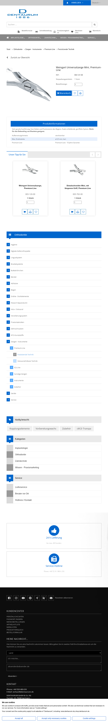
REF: (57, 75)
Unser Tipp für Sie (17, 155)
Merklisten (12, 627)
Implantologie (17, 38)
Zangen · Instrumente (33, 49)
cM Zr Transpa (84, 428)
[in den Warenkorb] (24, 211)
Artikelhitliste (13, 624)
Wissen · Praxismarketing (71, 38)
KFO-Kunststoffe (17, 335)
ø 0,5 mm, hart (60, 139)
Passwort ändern (15, 619)
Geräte (13, 393)
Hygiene (14, 244)
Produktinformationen (54, 123)
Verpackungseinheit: (64, 79)
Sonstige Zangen (20, 374)
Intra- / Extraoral (17, 309)
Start (8, 49)
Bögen (13, 290)
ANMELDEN (76, 3)
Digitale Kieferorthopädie (20, 251)
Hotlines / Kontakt (23, 500)
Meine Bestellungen (16, 622)
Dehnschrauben (17, 328)
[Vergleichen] (80, 93)
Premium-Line (50, 49)
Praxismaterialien (17, 322)
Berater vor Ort (22, 493)
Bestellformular (14, 632)
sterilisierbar (60, 135)
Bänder (14, 277)
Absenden (12, 676)
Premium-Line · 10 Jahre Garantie (67, 143)
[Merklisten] (74, 93)
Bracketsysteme (17, 264)
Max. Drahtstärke (18, 139)
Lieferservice (21, 487)
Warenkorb (96, 31)
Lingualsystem (16, 257)
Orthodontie (34, 38)
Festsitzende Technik (66, 49)
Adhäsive (14, 283)
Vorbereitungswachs (46, 428)
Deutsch (95, 3)
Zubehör (17, 387)
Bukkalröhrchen (17, 270)
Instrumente (19, 380)
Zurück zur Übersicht (20, 57)
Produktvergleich (15, 630)
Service (91, 38)
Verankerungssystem (19, 316)
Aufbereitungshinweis (20, 135)
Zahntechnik (50, 38)
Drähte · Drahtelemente (20, 296)
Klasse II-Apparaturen (19, 303)
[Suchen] (94, 24)
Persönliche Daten (15, 616)
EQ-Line (17, 367)
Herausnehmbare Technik (27, 361)
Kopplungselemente (20, 428)
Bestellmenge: (61, 84)
